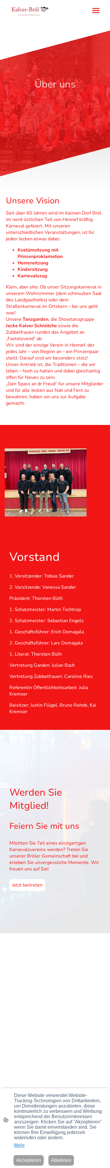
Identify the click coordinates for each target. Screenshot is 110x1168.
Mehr (19, 1145)
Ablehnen (61, 1160)
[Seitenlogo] (29, 11)
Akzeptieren (28, 1160)
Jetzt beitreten (27, 885)
